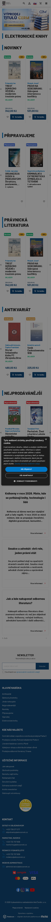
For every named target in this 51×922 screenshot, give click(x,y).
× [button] (46, 439)
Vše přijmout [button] (26, 469)
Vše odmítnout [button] (26, 475)
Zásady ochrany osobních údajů (27, 463)
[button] (25, 481)
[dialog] (25, 461)
